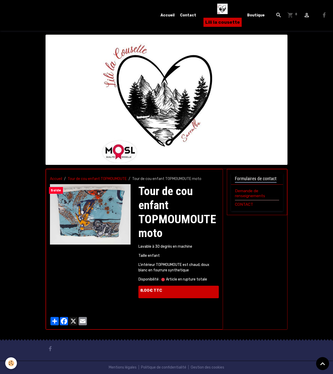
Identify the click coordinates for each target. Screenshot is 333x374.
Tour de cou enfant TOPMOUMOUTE (97, 179)
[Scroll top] (322, 363)
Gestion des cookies (207, 367)
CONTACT (244, 204)
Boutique (256, 15)
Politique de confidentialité (163, 367)
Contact (188, 15)
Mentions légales (123, 367)
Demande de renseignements (250, 193)
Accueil (168, 15)
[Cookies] (11, 363)
